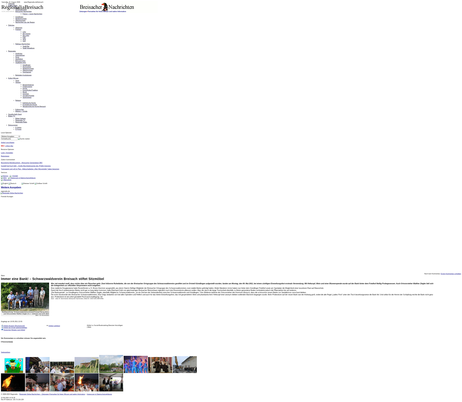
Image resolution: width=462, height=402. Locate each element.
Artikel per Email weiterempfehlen (15, 328)
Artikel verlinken (54, 326)
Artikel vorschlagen (7, 142)
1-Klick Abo (9, 146)
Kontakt (15, 176)
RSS (5, 178)
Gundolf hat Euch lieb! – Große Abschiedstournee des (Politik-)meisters (26, 166)
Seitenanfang (5, 352)
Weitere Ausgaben (11, 187)
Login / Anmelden (7, 153)
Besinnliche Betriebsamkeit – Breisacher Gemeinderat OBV (21, 163)
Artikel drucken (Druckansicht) (14, 326)
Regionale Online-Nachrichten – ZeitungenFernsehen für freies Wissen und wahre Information (52, 394)
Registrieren (5, 156)
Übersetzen (7, 180)
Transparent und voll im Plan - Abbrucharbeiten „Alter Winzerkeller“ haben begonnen (30, 169)
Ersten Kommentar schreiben (451, 274)
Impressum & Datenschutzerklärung (22, 178)
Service (5, 176)
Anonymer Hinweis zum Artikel (14, 330)
